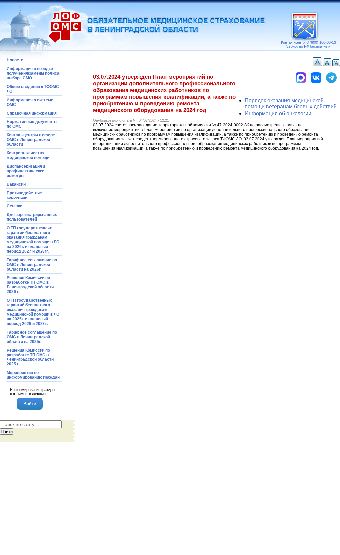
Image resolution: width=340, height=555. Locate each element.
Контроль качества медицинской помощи (28, 155)
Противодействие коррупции (24, 195)
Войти (29, 403)
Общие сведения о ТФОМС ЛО (33, 89)
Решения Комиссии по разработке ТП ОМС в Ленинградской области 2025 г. (30, 357)
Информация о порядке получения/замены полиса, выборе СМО (33, 73)
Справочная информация (32, 113)
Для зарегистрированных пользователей (32, 217)
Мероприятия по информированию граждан (33, 375)
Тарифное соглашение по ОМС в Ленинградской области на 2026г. (32, 265)
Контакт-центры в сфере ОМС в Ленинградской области (31, 140)
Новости (15, 60)
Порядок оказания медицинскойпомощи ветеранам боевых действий (291, 103)
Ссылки (14, 206)
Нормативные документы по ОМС (32, 124)
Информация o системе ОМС (30, 102)
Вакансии (16, 184)
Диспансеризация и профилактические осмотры (26, 171)
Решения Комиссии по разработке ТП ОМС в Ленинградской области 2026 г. (30, 285)
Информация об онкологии (278, 113)
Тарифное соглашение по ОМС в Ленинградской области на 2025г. (32, 337)
